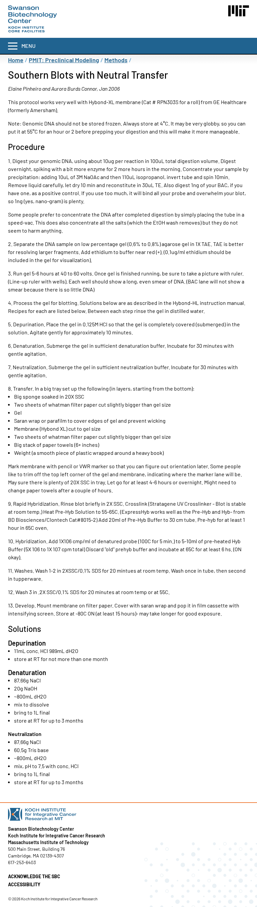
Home (15, 60)
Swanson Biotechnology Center (41, 829)
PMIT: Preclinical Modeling (64, 60)
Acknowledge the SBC (34, 876)
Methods (115, 60)
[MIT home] (238, 10)
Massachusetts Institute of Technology (48, 842)
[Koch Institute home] (128, 814)
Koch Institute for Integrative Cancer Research (56, 835)
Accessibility (24, 884)
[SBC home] (32, 18)
